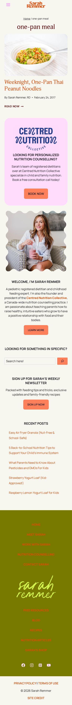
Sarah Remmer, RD (19, 97)
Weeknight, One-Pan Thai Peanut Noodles (33, 85)
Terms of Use (48, 683)
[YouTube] (48, 665)
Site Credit (36, 698)
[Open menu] (8, 4)
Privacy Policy (25, 683)
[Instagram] (31, 665)
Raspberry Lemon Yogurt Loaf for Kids (34, 493)
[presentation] (36, 55)
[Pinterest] (40, 665)
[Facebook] (23, 665)
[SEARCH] (62, 361)
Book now (36, 194)
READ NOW (13, 106)
